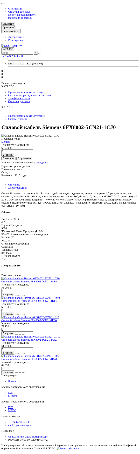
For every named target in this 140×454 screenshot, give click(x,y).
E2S (10, 392)
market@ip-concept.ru (20, 17)
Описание (14, 184)
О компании (15, 8)
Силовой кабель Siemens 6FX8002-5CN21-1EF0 (29, 320)
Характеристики (17, 187)
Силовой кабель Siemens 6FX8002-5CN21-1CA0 (29, 339)
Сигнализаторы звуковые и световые (29, 95)
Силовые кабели (17, 118)
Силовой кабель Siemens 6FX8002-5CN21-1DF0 (29, 300)
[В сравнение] (23, 295)
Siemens (5, 141)
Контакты (14, 381)
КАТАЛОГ (8, 49)
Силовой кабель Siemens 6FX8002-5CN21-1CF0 (29, 281)
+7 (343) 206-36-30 (12, 56)
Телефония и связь (19, 98)
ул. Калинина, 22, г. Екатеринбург (28, 436)
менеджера (42, 162)
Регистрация (15, 40)
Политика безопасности (22, 14)
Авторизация (16, 37)
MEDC (12, 410)
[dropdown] (2, 3)
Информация (9, 375)
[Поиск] (39, 53)
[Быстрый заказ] (16, 155)
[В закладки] (19, 295)
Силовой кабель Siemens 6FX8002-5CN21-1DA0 (29, 359)
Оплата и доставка (19, 11)
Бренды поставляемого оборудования (23, 386)
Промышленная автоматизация (26, 92)
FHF (10, 407)
